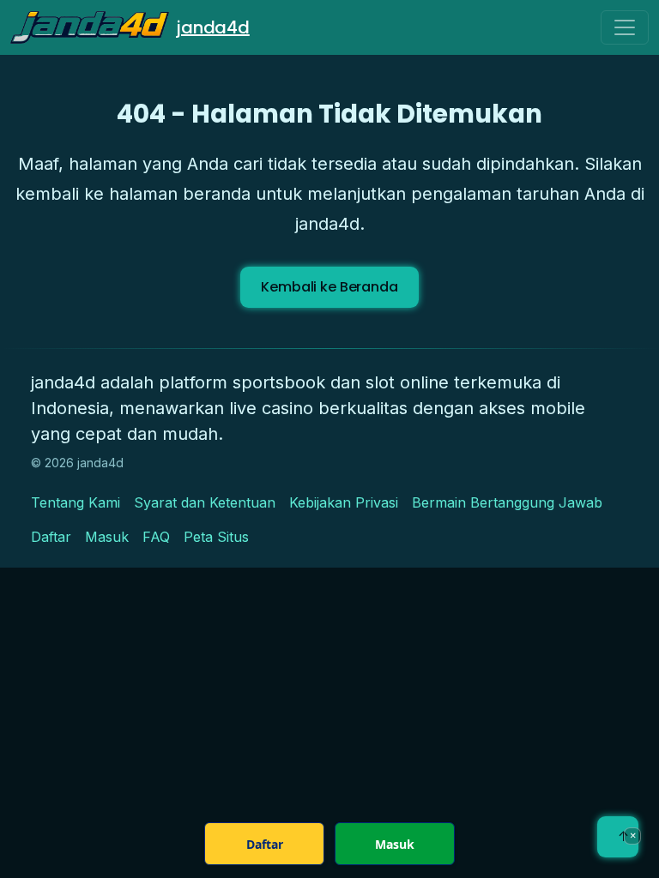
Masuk (107, 536)
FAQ (156, 536)
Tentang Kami (75, 502)
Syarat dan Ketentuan (204, 502)
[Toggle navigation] (625, 27)
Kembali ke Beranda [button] (329, 287)
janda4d (213, 27)
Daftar (51, 536)
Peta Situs (216, 536)
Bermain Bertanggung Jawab (507, 502)
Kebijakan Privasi (343, 502)
